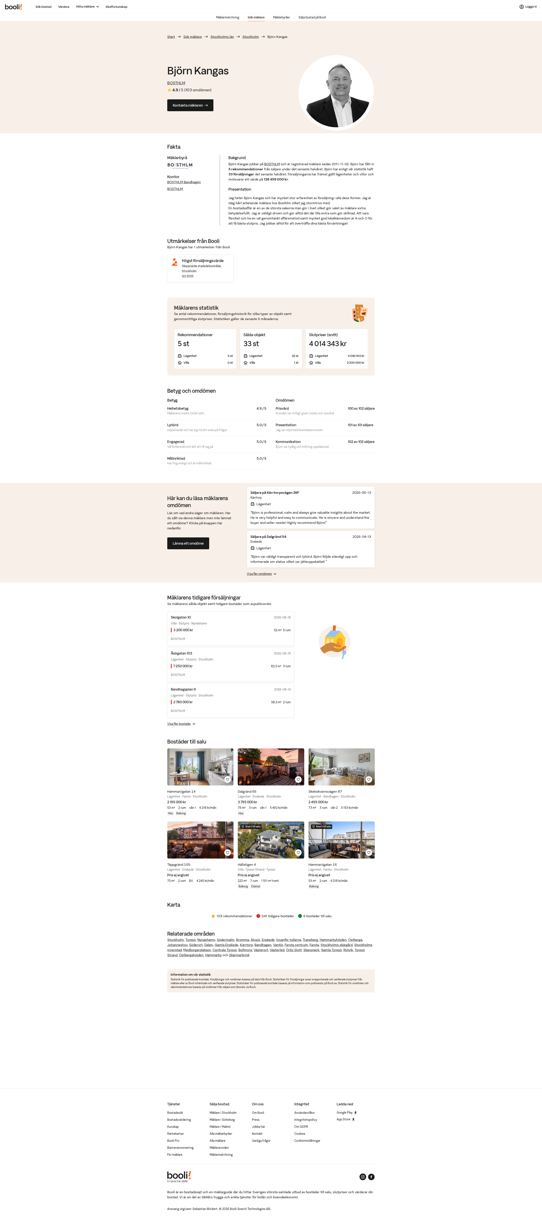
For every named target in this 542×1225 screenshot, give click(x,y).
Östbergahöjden (191, 955)
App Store (343, 1119)
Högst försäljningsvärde (203, 260)
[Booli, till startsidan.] (13, 7)
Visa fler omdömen (259, 574)
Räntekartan (175, 1134)
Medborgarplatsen (197, 950)
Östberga (355, 940)
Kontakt (257, 1134)
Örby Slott (294, 950)
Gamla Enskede (226, 945)
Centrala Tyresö (225, 950)
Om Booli (258, 1113)
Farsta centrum (296, 945)
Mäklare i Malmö (220, 1127)
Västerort (261, 950)
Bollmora (245, 950)
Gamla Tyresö (331, 950)
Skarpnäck (311, 950)
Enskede (268, 940)
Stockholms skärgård (337, 945)
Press (256, 1120)
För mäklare (175, 1155)
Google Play (345, 1112)
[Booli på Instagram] (362, 1177)
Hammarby (213, 955)
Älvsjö (255, 940)
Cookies (299, 1134)
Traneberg (310, 940)
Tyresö (190, 940)
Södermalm (225, 940)
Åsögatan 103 (181, 653)
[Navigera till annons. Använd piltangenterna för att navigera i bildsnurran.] (200, 766)
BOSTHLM (176, 82)
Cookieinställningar (307, 1141)
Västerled (277, 950)
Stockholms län (222, 37)
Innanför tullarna (288, 940)
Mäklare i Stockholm (223, 1113)
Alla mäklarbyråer (221, 1134)
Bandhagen (262, 945)
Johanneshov (177, 945)
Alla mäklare (217, 1141)
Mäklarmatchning (227, 17)
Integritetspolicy (305, 1120)
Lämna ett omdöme (188, 543)
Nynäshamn (206, 940)
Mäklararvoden (219, 1148)
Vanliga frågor (261, 1141)
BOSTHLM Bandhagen (184, 182)
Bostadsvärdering (179, 1120)
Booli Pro (173, 1141)
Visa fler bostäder (179, 724)
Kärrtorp (246, 945)
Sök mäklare (256, 17)
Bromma (242, 940)
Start (171, 37)
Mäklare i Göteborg (222, 1120)
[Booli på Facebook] (371, 1177)
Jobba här (258, 1127)
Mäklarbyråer (281, 17)
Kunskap (173, 1127)
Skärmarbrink (239, 955)
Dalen (208, 945)
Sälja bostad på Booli (312, 17)
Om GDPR (301, 1127)
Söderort (196, 945)
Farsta (314, 945)
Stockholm (250, 37)
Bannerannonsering (180, 1148)
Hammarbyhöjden (333, 940)
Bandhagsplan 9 (183, 689)
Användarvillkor (304, 1113)
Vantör (278, 945)
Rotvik (348, 950)
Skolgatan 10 (181, 617)
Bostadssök (175, 1113)
